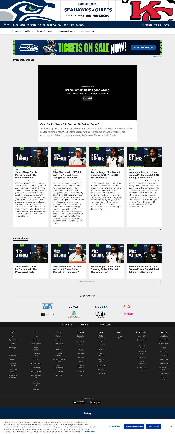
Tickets (164, 332)
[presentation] (161, 230)
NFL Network (59, 371)
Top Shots (81, 353)
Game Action (81, 357)
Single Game (164, 336)
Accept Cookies (153, 426)
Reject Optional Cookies (134, 426)
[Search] (143, 24)
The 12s (80, 375)
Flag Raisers (81, 371)
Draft (36, 336)
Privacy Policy (90, 431)
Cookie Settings (114, 426)
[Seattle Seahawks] (87, 413)
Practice (80, 361)
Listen (101, 332)
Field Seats (163, 355)
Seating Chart (164, 359)
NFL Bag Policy (142, 367)
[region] (87, 426)
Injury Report (12, 355)
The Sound (58, 340)
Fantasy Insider (36, 371)
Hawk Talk (101, 369)
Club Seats (163, 351)
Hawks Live (101, 365)
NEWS (36, 332)
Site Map (36, 389)
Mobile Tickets (163, 344)
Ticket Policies (163, 363)
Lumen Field (142, 336)
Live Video (59, 375)
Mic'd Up (59, 350)
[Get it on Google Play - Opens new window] (95, 404)
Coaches (12, 344)
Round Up (36, 340)
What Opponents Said (36, 383)
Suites (164, 348)
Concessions (142, 357)
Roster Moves (36, 367)
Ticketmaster (164, 373)
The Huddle (101, 373)
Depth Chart (12, 340)
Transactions (12, 359)
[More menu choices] (87, 25)
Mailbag (36, 359)
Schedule (121, 332)
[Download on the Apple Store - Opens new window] (79, 403)
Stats (12, 351)
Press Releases (36, 363)
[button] (87, 98)
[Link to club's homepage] (7, 24)
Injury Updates (36, 344)
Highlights (59, 336)
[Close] (171, 426)
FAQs (141, 371)
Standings (12, 348)
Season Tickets (164, 340)
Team (12, 332)
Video (59, 332)
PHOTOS (81, 332)
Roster (12, 336)
